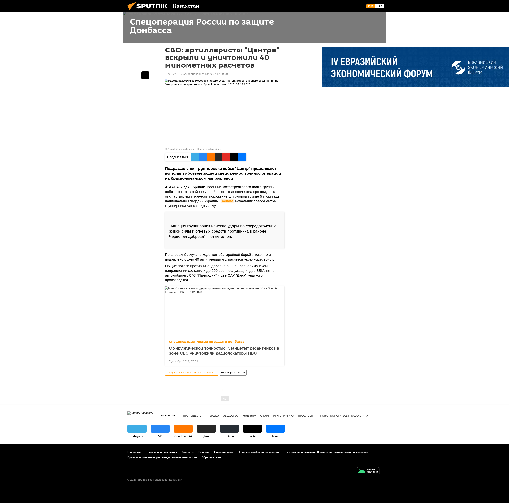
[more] (278, 244)
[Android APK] (368, 471)
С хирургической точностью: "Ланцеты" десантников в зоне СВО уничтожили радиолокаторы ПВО (224, 350)
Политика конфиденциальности (258, 452)
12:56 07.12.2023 (176, 73)
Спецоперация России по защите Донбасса (206, 341)
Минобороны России (233, 372)
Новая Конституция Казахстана (344, 415)
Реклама (203, 452)
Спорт (264, 415)
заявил (227, 201)
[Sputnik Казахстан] (149, 11)
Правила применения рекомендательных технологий (162, 457)
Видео (214, 415)
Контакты (188, 452)
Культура (249, 415)
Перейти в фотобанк (209, 149)
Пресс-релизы (223, 452)
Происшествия (194, 415)
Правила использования (161, 452)
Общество (230, 415)
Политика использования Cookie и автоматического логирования (326, 452)
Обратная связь (211, 457)
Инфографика (283, 415)
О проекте (134, 452)
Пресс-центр (307, 415)
